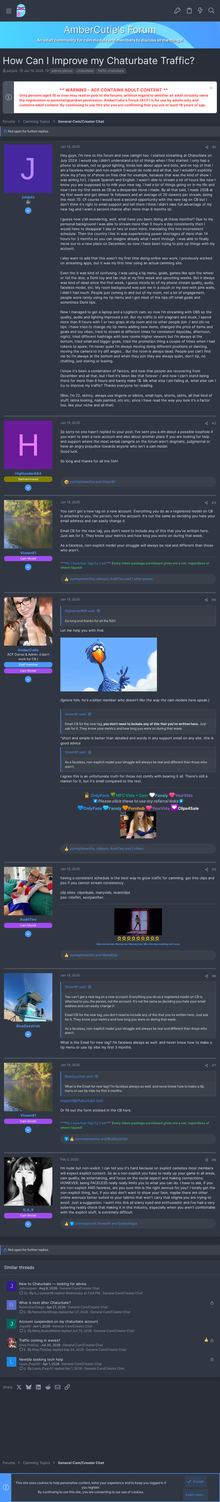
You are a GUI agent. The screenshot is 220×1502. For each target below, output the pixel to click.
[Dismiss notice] (210, 88)
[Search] (211, 11)
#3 (214, 503)
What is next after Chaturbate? (45, 1302)
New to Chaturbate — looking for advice (53, 1284)
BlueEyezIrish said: (79, 1076)
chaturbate (85, 71)
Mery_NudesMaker (46, 1330)
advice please (62, 71)
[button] (9, 11)
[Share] (206, 147)
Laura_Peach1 (29, 1364)
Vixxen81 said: (75, 714)
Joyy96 (24, 1326)
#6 (214, 976)
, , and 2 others (107, 848)
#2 (214, 423)
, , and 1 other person (111, 579)
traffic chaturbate (111, 71)
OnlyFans (92, 808)
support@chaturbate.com (81, 1100)
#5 (214, 869)
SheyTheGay (29, 1345)
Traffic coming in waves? (39, 1340)
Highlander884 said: (80, 611)
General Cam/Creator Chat (80, 1288)
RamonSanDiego (31, 1307)
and (92, 482)
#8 (214, 1160)
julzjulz (12, 71)
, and (106, 1223)
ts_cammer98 (44, 1293)
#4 (214, 600)
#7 (214, 1065)
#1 (214, 147)
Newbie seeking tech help (41, 1359)
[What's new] (200, 11)
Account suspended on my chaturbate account (58, 1321)
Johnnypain (28, 1288)
